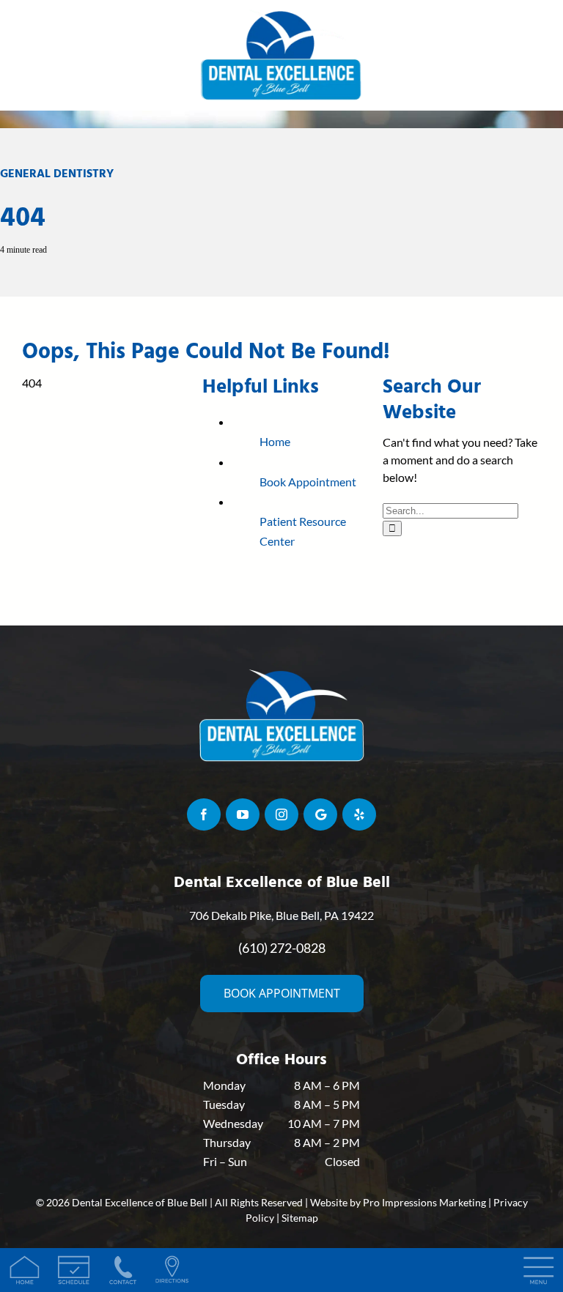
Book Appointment (308, 482)
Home (275, 441)
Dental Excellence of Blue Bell (139, 1202)
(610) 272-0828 (281, 948)
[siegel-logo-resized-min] (281, 13)
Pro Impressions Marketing (424, 1202)
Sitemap (300, 1217)
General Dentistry (57, 173)
